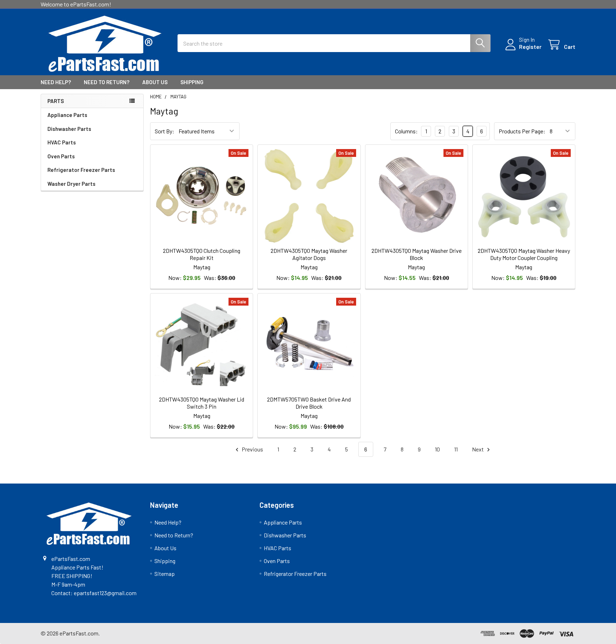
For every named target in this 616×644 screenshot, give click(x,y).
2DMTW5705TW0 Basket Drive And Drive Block (309, 403)
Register (530, 46)
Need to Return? (106, 82)
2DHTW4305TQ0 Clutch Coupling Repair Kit (201, 254)
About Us (155, 82)
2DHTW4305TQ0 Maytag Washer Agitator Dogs (309, 254)
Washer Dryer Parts (71, 183)
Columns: (406, 131)
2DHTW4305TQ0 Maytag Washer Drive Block (416, 254)
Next (478, 449)
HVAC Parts (61, 142)
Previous (252, 449)
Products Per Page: (522, 131)
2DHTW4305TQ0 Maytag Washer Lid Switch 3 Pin (201, 403)
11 (456, 449)
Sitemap (164, 573)
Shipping (192, 82)
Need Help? (56, 82)
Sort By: (164, 131)
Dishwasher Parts (69, 129)
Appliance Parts (67, 115)
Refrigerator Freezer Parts (81, 170)
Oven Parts (61, 156)
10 (437, 449)
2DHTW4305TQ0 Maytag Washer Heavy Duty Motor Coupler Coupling (524, 254)
